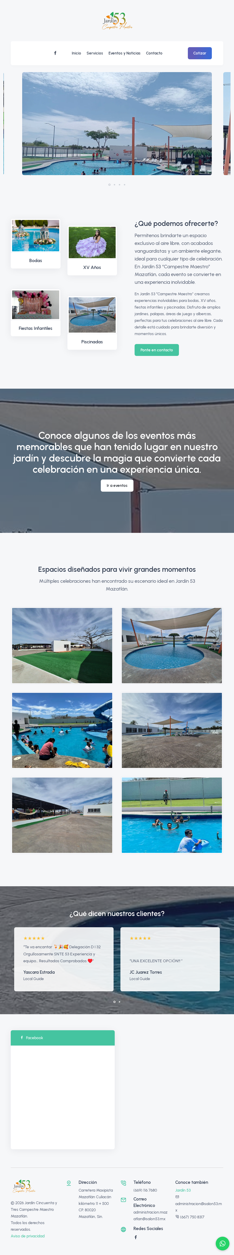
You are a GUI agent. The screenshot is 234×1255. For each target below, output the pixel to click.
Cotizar (199, 53)
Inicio (76, 53)
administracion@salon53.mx (198, 1207)
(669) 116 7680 (145, 1190)
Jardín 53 (183, 1190)
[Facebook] (55, 53)
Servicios (95, 53)
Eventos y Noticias (125, 53)
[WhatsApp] (222, 1243)
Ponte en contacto (157, 350)
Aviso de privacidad (28, 1236)
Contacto (154, 53)
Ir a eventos (117, 485)
